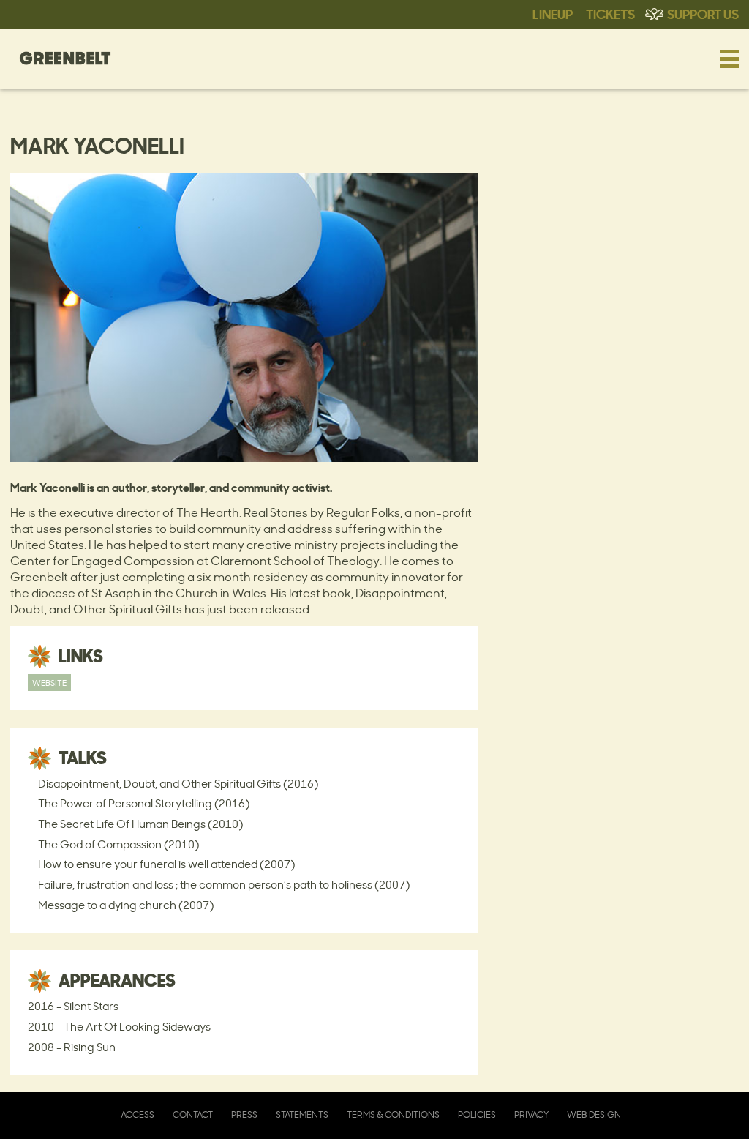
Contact (193, 1114)
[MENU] (729, 58)
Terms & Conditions (393, 1114)
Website (49, 682)
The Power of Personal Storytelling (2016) (143, 803)
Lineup (552, 13)
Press (244, 1114)
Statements (302, 1114)
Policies (477, 1114)
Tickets (610, 13)
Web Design (594, 1114)
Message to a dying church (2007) (126, 905)
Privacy (531, 1114)
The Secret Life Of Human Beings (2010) (140, 824)
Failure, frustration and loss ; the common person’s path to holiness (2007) (224, 884)
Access (137, 1114)
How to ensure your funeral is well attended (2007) (166, 864)
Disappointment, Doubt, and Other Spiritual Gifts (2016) (178, 783)
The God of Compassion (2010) (118, 844)
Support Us (703, 13)
